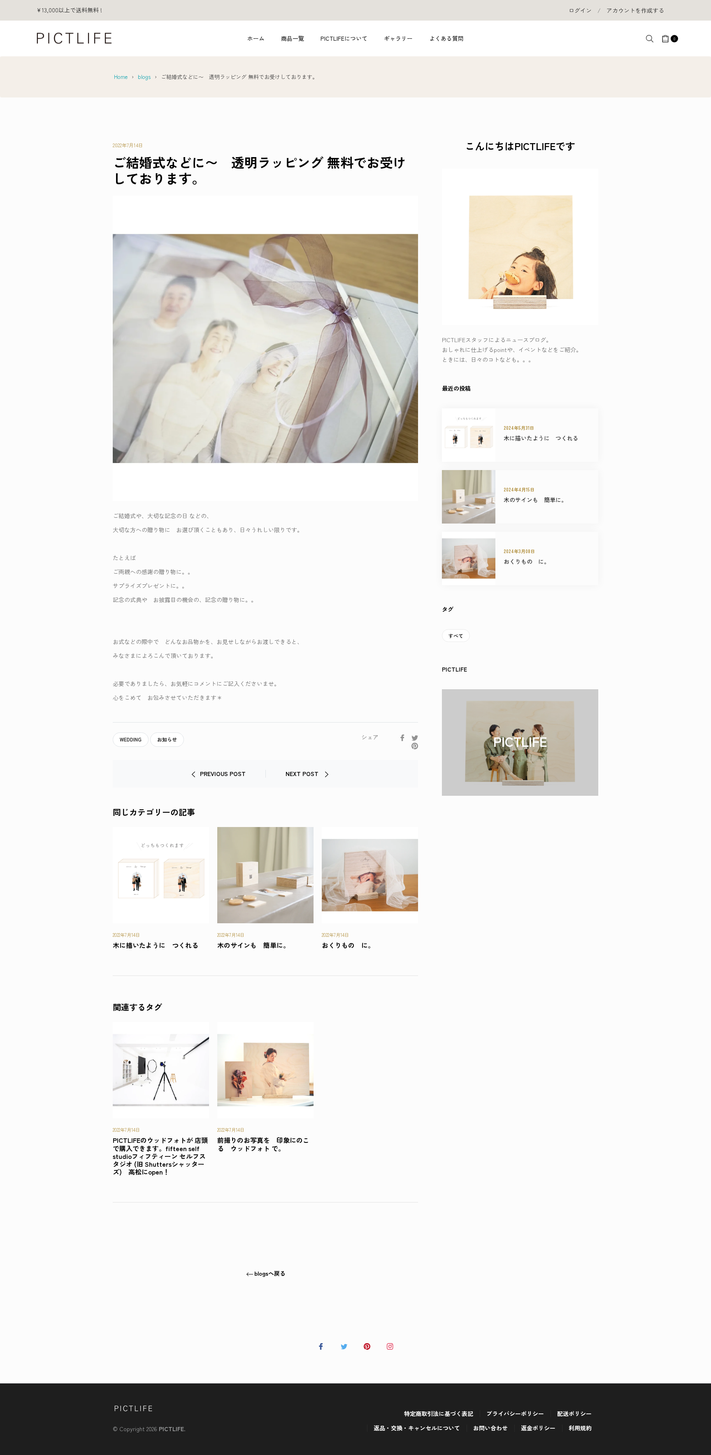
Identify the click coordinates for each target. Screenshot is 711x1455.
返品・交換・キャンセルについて (417, 1428)
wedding (131, 739)
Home (121, 77)
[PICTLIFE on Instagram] (390, 1345)
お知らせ (167, 739)
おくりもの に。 (348, 945)
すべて (455, 635)
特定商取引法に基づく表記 (438, 1413)
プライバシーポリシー (515, 1413)
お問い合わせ (490, 1428)
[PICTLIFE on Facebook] (321, 1345)
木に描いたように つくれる (155, 945)
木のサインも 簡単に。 (253, 945)
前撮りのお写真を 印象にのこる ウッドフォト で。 (263, 1144)
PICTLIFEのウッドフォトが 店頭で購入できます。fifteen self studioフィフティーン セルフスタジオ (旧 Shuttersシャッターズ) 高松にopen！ (160, 1156)
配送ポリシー (574, 1413)
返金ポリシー (538, 1428)
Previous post (223, 774)
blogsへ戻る (270, 1273)
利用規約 (580, 1428)
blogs (144, 77)
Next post (303, 774)
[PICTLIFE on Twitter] (344, 1345)
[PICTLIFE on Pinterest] (367, 1345)
